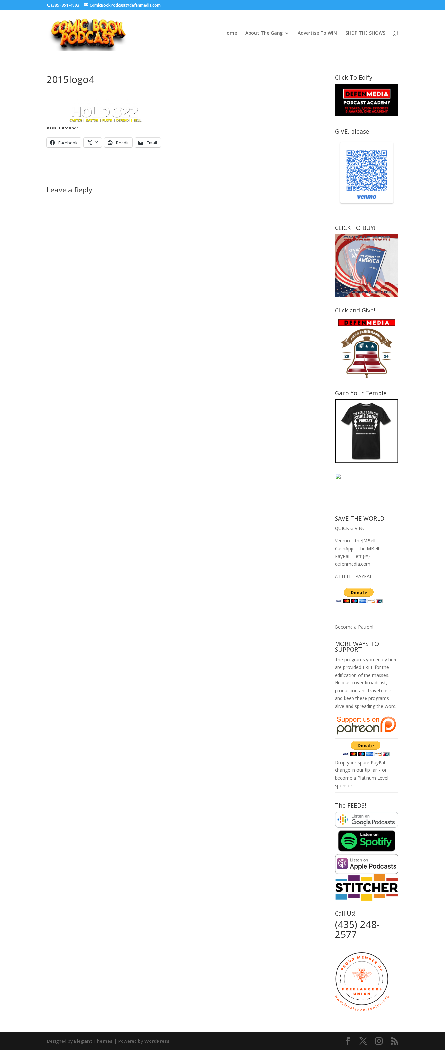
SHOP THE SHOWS (365, 33)
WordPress (157, 1041)
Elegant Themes (93, 1041)
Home (230, 33)
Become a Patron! (354, 627)
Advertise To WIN (317, 33)
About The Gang (264, 33)
